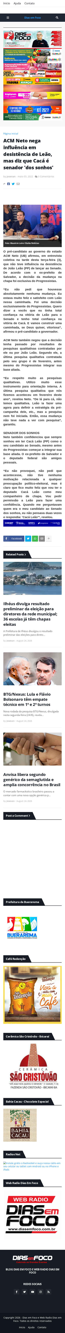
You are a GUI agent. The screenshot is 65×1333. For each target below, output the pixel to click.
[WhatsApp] (35, 539)
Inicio (6, 3)
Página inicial (10, 133)
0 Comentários (46, 176)
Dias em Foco (32, 17)
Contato (29, 3)
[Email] (18, 183)
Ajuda (17, 3)
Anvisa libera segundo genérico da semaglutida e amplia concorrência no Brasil (31, 779)
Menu (7, 18)
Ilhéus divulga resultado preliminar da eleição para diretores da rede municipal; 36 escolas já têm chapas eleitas (30, 614)
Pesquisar (57, 18)
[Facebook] (8, 183)
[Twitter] (13, 183)
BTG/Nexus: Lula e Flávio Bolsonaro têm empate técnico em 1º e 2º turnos (26, 699)
